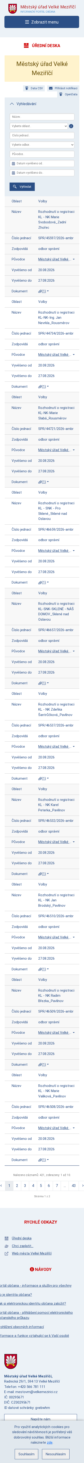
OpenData (71, 94)
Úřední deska (22, 1238)
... (65, 1185)
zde (49, 1442)
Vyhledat (25, 186)
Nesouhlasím (56, 1454)
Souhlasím (26, 1454)
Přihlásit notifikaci (66, 88)
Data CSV (37, 88)
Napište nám (40, 1419)
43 (74, 1185)
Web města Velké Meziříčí (32, 1253)
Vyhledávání (26, 104)
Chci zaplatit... (22, 1246)
